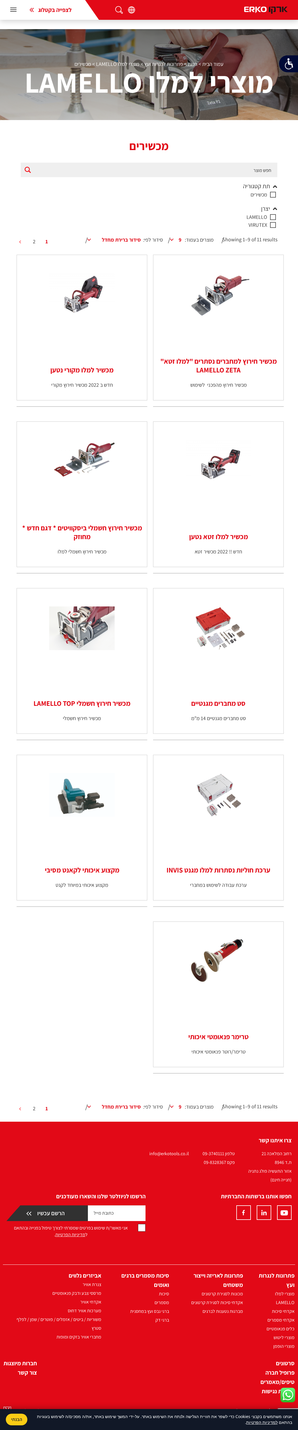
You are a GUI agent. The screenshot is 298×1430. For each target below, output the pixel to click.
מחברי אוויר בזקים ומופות (78, 1337)
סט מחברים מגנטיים (218, 703)
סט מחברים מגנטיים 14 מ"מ (218, 718)
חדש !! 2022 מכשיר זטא (218, 551)
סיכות (164, 1294)
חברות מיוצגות (20, 1363)
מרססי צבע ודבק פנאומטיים (76, 1293)
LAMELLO (256, 217)
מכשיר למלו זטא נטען (218, 536)
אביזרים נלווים (85, 1275)
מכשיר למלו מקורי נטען (81, 369)
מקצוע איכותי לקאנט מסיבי (82, 870)
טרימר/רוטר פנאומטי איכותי (218, 1051)
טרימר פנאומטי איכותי (218, 1036)
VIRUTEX (258, 224)
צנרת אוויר (92, 1284)
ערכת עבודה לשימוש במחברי (218, 885)
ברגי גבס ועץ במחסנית (149, 1311)
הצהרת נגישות (278, 1391)
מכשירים (259, 194)
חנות (192, 64)
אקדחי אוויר (90, 1302)
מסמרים (162, 1302)
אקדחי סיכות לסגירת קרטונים (217, 1302)
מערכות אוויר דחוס (84, 1311)
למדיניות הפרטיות (262, 1422)
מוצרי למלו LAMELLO (117, 64)
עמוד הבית (213, 64)
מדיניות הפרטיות (70, 1235)
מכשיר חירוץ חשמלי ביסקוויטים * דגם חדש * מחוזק (82, 532)
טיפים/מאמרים (277, 1382)
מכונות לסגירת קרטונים (222, 1294)
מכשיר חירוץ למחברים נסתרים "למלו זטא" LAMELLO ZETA (218, 365)
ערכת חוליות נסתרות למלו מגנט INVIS (218, 870)
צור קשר (27, 1372)
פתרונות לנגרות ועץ (163, 64)
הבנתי (16, 1419)
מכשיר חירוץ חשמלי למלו (82, 551)
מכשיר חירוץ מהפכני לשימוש (218, 384)
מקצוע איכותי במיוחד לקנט (82, 885)
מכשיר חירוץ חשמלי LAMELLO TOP (81, 703)
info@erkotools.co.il (169, 1154)
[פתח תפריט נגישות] (288, 63)
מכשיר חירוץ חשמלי (82, 718)
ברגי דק (162, 1320)
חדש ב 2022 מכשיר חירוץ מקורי (82, 384)
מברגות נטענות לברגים (223, 1311)
